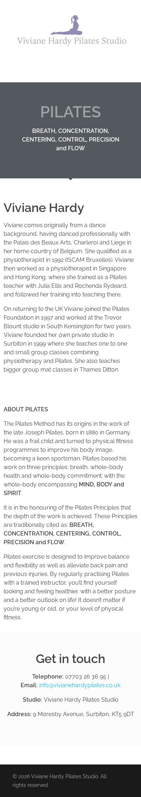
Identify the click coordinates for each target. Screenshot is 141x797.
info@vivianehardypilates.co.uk (80, 685)
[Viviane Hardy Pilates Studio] (70, 31)
